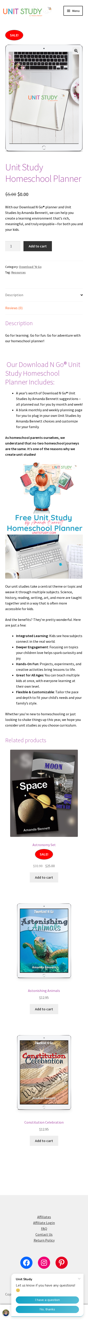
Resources (18, 272)
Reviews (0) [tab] (14, 308)
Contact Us (44, 1234)
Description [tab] (14, 295)
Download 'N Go (30, 267)
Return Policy (44, 1240)
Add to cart (38, 246)
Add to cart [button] (44, 877)
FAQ (44, 1228)
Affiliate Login (44, 1222)
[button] (76, 50)
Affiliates (44, 1217)
